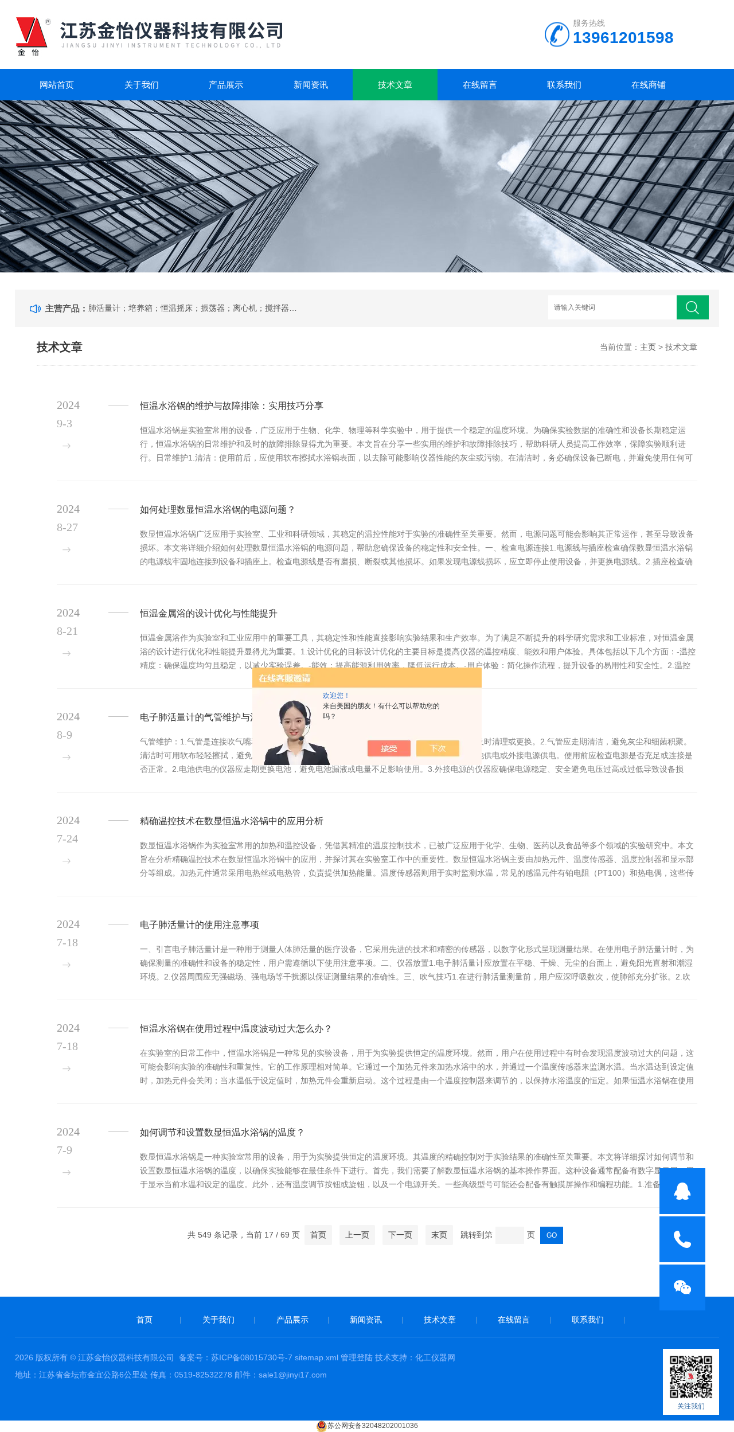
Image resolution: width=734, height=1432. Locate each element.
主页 (648, 347)
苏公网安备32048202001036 (372, 1426)
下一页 (400, 1234)
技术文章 (395, 84)
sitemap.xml (316, 1357)
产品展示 (226, 84)
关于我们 (141, 84)
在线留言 (480, 84)
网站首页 (57, 84)
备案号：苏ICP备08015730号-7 (235, 1357)
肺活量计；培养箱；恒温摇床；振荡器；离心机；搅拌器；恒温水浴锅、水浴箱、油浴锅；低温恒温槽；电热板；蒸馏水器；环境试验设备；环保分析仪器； (195, 308)
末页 (439, 1234)
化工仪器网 (435, 1357)
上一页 (357, 1234)
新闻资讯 (311, 84)
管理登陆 (357, 1357)
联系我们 (564, 84)
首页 (318, 1234)
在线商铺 (648, 84)
